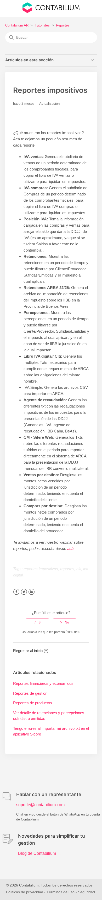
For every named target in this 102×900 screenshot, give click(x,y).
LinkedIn (31, 592)
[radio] (37, 622)
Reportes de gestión (30, 693)
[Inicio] (51, 11)
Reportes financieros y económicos (43, 683)
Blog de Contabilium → (39, 853)
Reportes (63, 25)
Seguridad (86, 892)
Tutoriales (42, 25)
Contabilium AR (17, 25)
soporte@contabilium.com (40, 805)
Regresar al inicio (28, 650)
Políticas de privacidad (24, 892)
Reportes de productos (32, 703)
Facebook (16, 592)
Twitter (24, 592)
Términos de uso (61, 892)
